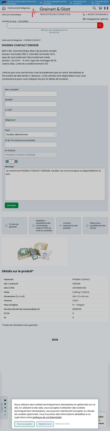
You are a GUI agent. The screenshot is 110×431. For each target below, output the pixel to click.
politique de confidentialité (47, 417)
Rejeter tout (45, 424)
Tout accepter (24, 424)
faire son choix (62, 424)
